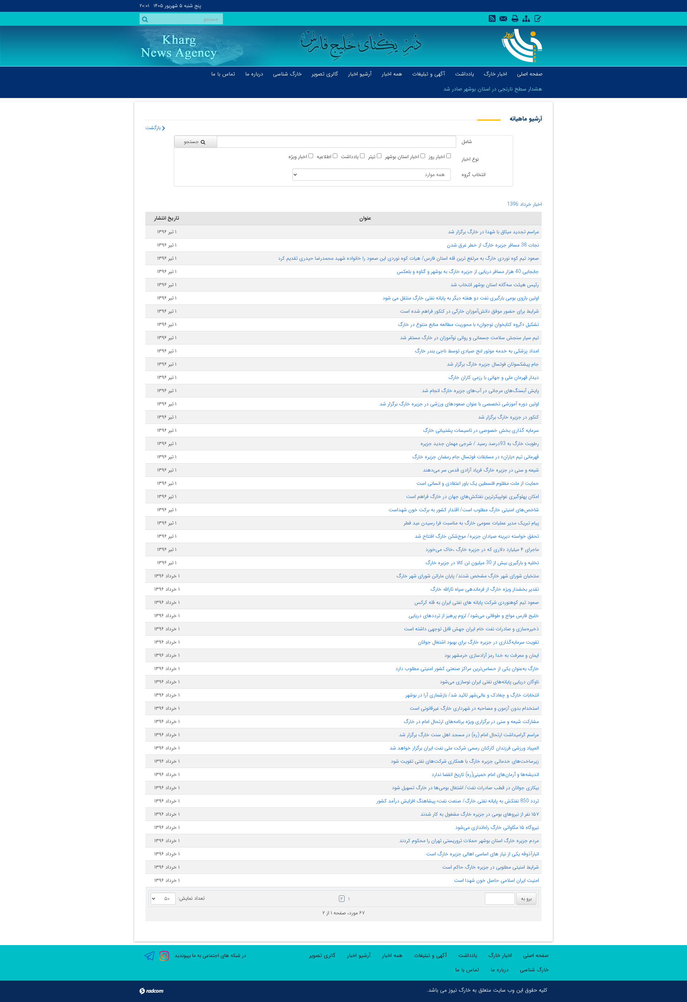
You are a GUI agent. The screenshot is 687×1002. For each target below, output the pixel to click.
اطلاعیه (324, 157)
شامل (467, 142)
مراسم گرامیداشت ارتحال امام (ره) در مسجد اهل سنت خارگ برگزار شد (469, 735)
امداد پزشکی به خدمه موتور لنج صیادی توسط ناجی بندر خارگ (477, 351)
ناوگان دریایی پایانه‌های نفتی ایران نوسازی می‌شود (489, 682)
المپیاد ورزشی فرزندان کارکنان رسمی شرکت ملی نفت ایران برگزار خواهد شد (464, 748)
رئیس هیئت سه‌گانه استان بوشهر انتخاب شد (494, 285)
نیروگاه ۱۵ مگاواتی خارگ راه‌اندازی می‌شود (497, 827)
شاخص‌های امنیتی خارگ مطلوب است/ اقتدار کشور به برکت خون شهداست (464, 510)
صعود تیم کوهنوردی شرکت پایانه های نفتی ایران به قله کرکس (476, 602)
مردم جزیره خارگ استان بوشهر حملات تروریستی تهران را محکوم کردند (469, 841)
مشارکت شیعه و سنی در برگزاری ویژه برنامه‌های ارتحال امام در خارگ (471, 721)
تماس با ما (467, 970)
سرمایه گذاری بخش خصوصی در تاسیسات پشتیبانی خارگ (481, 430)
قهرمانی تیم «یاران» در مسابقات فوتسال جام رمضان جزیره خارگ (475, 457)
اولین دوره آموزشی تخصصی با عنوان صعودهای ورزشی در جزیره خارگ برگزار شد (459, 404)
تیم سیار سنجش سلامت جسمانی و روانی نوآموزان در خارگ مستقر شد (469, 338)
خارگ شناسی (534, 970)
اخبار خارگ (500, 955)
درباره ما (499, 970)
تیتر (371, 157)
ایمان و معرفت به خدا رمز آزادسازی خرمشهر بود (491, 655)
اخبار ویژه (297, 157)
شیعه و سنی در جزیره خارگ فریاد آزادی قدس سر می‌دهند (481, 470)
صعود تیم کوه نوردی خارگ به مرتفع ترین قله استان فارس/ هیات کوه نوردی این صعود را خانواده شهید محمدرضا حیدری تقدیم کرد (408, 258)
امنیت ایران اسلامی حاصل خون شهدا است (496, 880)
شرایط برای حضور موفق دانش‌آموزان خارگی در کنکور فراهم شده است (469, 311)
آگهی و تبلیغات (430, 955)
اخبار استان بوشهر (402, 157)
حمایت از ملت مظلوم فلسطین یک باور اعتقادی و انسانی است (477, 483)
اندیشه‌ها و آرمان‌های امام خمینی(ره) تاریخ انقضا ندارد (485, 774)
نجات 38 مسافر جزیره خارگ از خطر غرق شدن (493, 245)
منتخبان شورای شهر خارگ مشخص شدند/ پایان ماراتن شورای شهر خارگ (467, 576)
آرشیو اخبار (359, 955)
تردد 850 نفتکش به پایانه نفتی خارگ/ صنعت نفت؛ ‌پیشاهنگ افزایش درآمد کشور (457, 801)
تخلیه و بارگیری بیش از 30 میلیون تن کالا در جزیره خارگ (482, 563)
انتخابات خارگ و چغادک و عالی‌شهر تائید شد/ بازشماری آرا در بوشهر (472, 695)
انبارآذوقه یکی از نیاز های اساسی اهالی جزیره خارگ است (482, 854)
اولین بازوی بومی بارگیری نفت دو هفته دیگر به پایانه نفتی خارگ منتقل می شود (461, 298)
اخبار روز (437, 157)
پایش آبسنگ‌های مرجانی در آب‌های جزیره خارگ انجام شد (480, 391)
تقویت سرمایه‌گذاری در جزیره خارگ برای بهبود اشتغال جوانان (478, 642)
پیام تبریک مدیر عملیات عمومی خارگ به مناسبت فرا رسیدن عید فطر (471, 523)
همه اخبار (392, 955)
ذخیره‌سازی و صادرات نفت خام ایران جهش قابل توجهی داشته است (471, 629)
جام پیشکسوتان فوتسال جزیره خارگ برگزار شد (493, 364)
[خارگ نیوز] (517, 45)
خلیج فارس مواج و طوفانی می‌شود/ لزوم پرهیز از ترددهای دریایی (474, 616)
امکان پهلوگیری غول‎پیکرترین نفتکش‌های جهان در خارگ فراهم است (472, 496)
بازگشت (153, 128)
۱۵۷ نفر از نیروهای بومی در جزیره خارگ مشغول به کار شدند (479, 814)
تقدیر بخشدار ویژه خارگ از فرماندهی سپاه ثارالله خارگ (484, 589)
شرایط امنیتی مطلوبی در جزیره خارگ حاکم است (490, 867)
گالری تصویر (322, 955)
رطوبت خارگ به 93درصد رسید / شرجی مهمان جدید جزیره (479, 444)
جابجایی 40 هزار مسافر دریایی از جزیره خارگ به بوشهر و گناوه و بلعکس (468, 271)
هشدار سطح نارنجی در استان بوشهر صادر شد (492, 89)
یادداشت (350, 157)
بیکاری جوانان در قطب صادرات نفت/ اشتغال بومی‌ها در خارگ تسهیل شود (465, 788)
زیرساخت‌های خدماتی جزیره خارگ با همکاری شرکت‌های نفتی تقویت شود (465, 761)
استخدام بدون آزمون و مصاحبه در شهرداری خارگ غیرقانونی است (474, 708)
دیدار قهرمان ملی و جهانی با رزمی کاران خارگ (493, 377)
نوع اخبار (470, 159)
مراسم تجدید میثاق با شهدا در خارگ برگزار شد (493, 232)
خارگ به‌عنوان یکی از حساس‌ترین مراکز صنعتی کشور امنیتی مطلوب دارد (467, 669)
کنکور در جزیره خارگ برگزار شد (508, 417)
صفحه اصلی (536, 955)
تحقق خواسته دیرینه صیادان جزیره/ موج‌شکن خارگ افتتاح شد (477, 536)
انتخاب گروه (474, 175)
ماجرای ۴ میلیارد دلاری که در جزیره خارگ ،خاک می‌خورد (482, 549)
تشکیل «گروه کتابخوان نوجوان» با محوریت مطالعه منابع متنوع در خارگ (468, 324)
